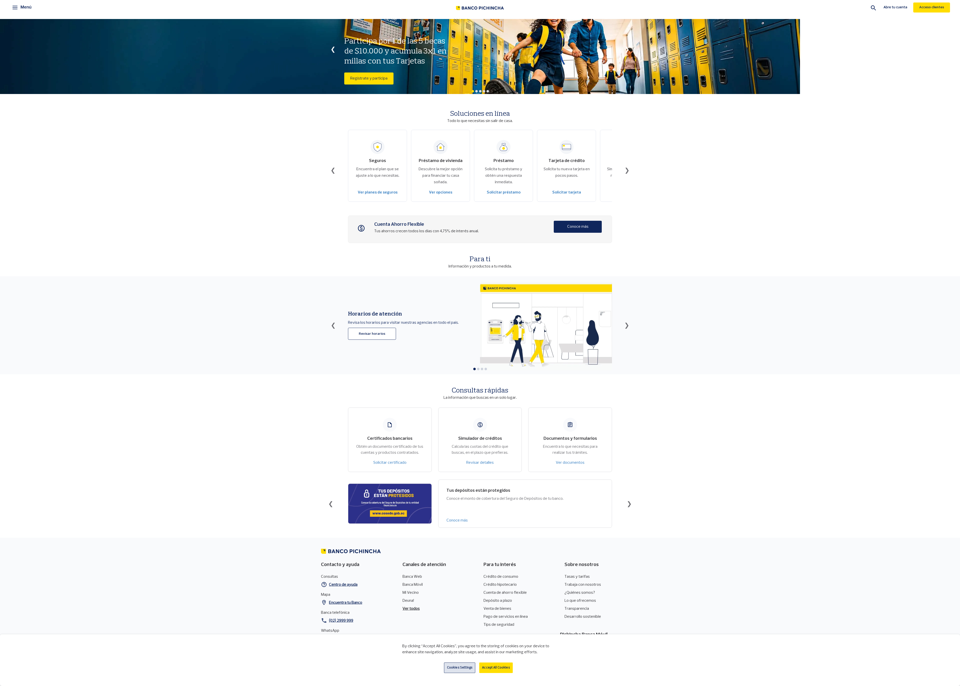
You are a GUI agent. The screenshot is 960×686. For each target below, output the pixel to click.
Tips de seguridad (499, 625)
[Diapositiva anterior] (333, 49)
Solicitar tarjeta (566, 192)
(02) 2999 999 (341, 621)
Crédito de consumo (501, 577)
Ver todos (411, 609)
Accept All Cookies (496, 667)
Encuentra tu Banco (345, 603)
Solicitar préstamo (503, 192)
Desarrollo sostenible (582, 617)
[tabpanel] (480, 56)
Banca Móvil (412, 585)
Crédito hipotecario (500, 585)
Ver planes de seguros (378, 192)
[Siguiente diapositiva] (627, 49)
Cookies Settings (459, 667)
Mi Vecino (410, 593)
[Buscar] (873, 8)
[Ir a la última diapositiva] (333, 170)
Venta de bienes (497, 609)
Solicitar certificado (389, 463)
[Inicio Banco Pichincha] (480, 8)
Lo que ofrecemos (580, 601)
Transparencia (576, 609)
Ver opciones (440, 192)
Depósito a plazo (498, 601)
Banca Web (412, 577)
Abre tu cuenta (895, 7)
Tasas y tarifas (577, 577)
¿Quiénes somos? (579, 593)
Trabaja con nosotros (582, 585)
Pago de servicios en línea (506, 617)
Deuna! (408, 601)
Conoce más (577, 227)
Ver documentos (570, 463)
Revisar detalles (480, 463)
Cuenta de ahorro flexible (505, 593)
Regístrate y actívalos (372, 78)
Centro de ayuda (343, 585)
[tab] (473, 91)
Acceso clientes (931, 7)
